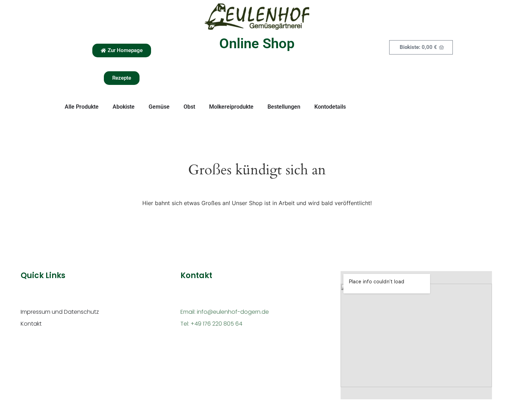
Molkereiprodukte (231, 106)
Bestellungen (283, 106)
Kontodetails (330, 106)
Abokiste (124, 106)
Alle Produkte (82, 106)
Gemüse (159, 106)
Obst (189, 106)
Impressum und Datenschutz (60, 312)
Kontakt (31, 324)
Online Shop (257, 43)
